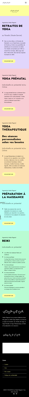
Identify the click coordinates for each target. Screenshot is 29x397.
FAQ (5, 368)
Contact (6, 364)
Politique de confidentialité (10, 375)
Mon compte (7, 371)
